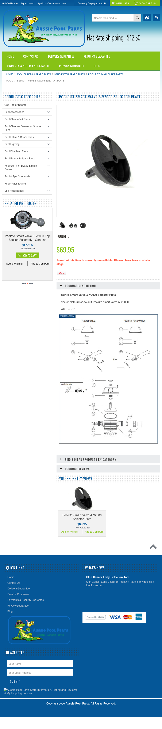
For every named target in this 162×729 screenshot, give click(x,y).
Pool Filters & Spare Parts (33, 74)
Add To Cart (30, 255)
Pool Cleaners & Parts (17, 119)
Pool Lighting (12, 144)
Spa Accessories (14, 190)
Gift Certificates (10, 3)
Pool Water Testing (15, 183)
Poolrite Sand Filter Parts (105, 74)
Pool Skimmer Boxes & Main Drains (20, 167)
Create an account (56, 3)
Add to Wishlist (14, 263)
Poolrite (63, 236)
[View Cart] (156, 17)
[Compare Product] (147, 17)
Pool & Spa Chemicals (17, 176)
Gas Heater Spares (15, 104)
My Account (27, 3)
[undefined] (108, 187)
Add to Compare (40, 263)
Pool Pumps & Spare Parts (19, 158)
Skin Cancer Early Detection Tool (107, 577)
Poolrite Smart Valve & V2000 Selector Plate (82, 517)
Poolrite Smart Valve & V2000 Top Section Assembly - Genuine (27, 238)
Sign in (40, 3)
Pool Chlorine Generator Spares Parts (22, 128)
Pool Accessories (14, 112)
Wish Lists (122, 3)
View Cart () (147, 3)
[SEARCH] (137, 18)
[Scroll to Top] (154, 547)
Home (9, 74)
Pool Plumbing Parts (16, 151)
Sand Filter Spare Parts (69, 74)
